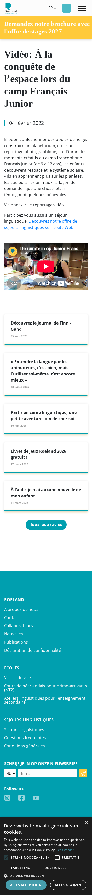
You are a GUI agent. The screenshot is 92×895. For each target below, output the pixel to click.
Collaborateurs (18, 626)
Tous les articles (46, 524)
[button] (46, 875)
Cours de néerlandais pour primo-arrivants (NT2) (45, 688)
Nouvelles (13, 634)
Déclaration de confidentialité (32, 650)
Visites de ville (17, 678)
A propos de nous (21, 609)
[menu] (82, 8)
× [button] (86, 823)
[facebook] (21, 798)
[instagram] (7, 798)
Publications (16, 642)
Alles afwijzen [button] (68, 885)
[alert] (46, 856)
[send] (83, 773)
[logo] (10, 7)
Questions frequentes (25, 738)
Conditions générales (24, 746)
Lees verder (65, 850)
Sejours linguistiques (24, 730)
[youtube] (36, 798)
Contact (11, 618)
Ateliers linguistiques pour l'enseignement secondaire (44, 700)
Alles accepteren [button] (26, 885)
